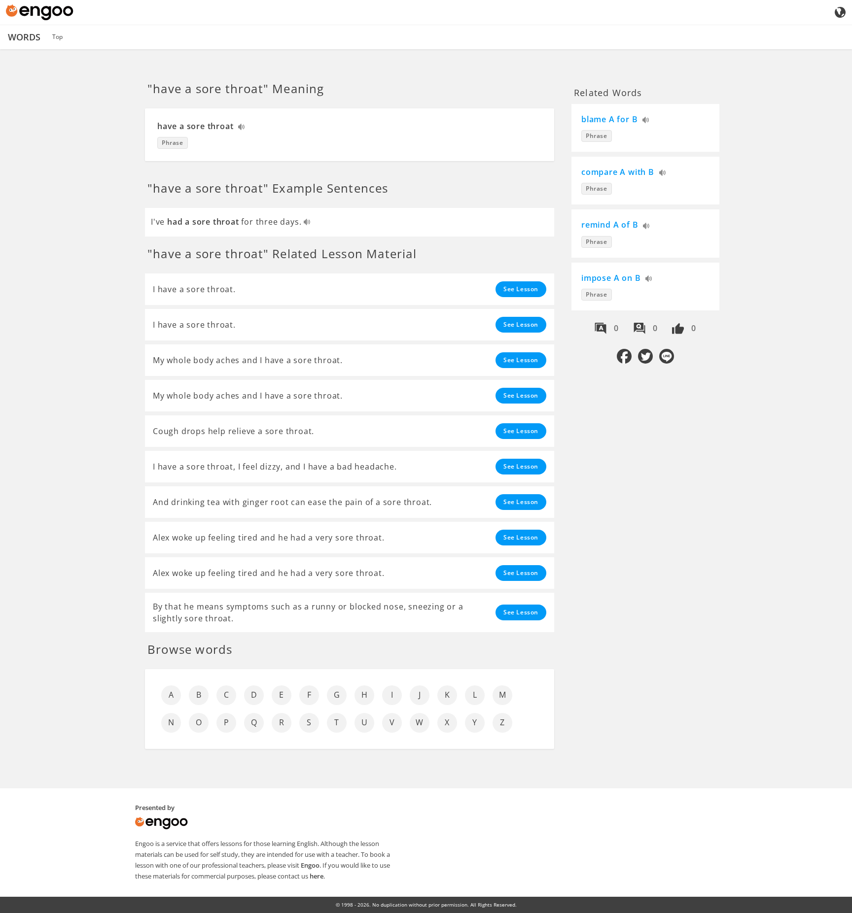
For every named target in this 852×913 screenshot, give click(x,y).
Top (57, 37)
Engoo (310, 865)
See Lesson (520, 289)
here (316, 876)
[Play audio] (242, 128)
